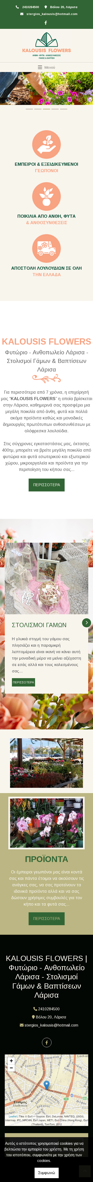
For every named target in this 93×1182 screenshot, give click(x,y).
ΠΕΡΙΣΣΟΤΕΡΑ (46, 485)
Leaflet (13, 1116)
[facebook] (45, 22)
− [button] (11, 1068)
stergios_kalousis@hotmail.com (52, 14)
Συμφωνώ (46, 1173)
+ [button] (11, 1061)
